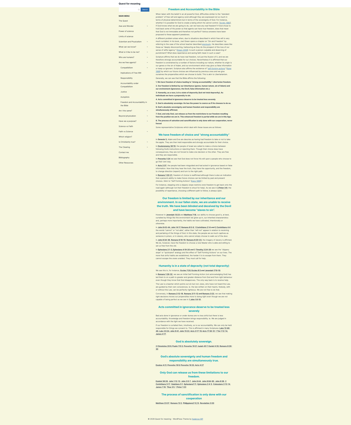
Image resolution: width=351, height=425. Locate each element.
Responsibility (127, 78)
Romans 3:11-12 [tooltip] (191, 294)
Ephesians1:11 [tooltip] (190, 384)
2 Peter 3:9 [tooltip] (222, 188)
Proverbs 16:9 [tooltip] (173, 365)
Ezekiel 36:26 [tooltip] (162, 381)
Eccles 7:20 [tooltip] (185, 270)
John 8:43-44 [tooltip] (164, 227)
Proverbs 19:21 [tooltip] (190, 346)
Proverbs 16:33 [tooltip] (187, 365)
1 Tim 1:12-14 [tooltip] (221, 331)
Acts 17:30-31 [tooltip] (208, 331)
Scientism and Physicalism (130, 42)
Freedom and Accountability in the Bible (134, 104)
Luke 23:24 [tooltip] (164, 331)
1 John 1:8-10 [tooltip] (195, 299)
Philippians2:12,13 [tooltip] (191, 403)
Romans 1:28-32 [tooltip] (165, 274)
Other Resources (126, 163)
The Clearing (124, 147)
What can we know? (127, 47)
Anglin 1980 (225, 23)
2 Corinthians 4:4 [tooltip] (223, 227)
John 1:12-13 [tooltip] (174, 381)
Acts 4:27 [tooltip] (199, 365)
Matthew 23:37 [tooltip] (162, 403)
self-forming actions (216, 68)
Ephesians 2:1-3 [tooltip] (165, 250)
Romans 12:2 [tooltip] (176, 403)
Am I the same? (125, 111)
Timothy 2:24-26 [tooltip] (203, 250)
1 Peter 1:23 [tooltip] (181, 387)
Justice (124, 92)
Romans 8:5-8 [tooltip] (187, 227)
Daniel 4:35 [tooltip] (213, 346)
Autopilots (125, 97)
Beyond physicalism (127, 116)
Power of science (126, 31)
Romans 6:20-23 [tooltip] (194, 240)
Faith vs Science (126, 131)
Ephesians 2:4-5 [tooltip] (204, 384)
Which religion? (125, 137)
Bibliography (124, 157)
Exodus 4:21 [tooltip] (161, 365)
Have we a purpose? (127, 121)
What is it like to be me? (129, 52)
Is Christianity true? (127, 142)
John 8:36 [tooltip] (219, 381)
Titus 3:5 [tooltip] (171, 387)
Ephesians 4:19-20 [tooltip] (181, 250)
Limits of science (126, 36)
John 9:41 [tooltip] (174, 331)
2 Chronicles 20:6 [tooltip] (163, 346)
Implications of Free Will (131, 73)
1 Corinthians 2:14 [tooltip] (203, 227)
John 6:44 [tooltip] (196, 381)
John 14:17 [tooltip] (175, 227)
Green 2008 (182, 50)
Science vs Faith (126, 126)
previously (206, 44)
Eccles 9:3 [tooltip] (196, 270)
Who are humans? (126, 57)
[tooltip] (167, 146)
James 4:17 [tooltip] (161, 334)
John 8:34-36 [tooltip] (164, 240)
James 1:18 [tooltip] (161, 387)
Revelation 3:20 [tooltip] (207, 403)
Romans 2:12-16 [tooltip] (176, 294)
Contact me (124, 152)
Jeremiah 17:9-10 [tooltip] (212, 270)
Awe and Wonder (126, 26)
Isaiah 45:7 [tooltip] (203, 346)
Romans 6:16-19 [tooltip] (178, 240)
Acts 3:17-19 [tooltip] (196, 331)
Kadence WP (197, 419)
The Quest (123, 21)
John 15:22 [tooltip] (184, 331)
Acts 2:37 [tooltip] (162, 165)
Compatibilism (127, 68)
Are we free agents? (127, 62)
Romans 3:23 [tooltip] (208, 294)
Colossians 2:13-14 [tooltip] (221, 384)
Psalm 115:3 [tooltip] (177, 346)
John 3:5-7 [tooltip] (186, 381)
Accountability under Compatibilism (129, 85)
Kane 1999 (195, 181)
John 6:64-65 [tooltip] (208, 381)
